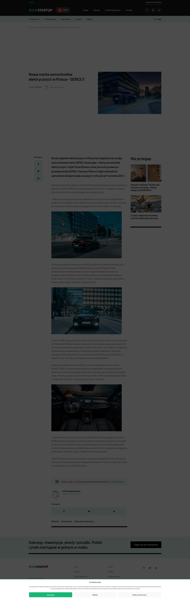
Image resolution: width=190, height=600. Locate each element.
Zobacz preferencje (139, 595)
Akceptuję (50, 595)
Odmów (95, 595)
